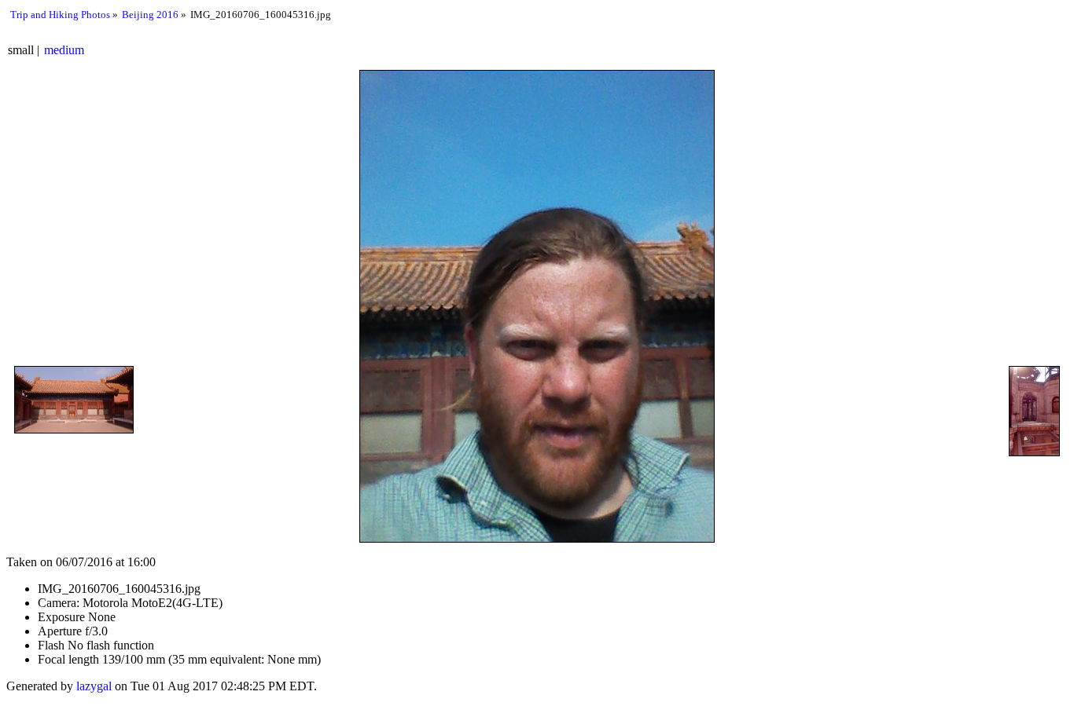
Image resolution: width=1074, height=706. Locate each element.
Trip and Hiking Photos (60, 14)
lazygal (94, 686)
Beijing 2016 (150, 14)
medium (64, 50)
